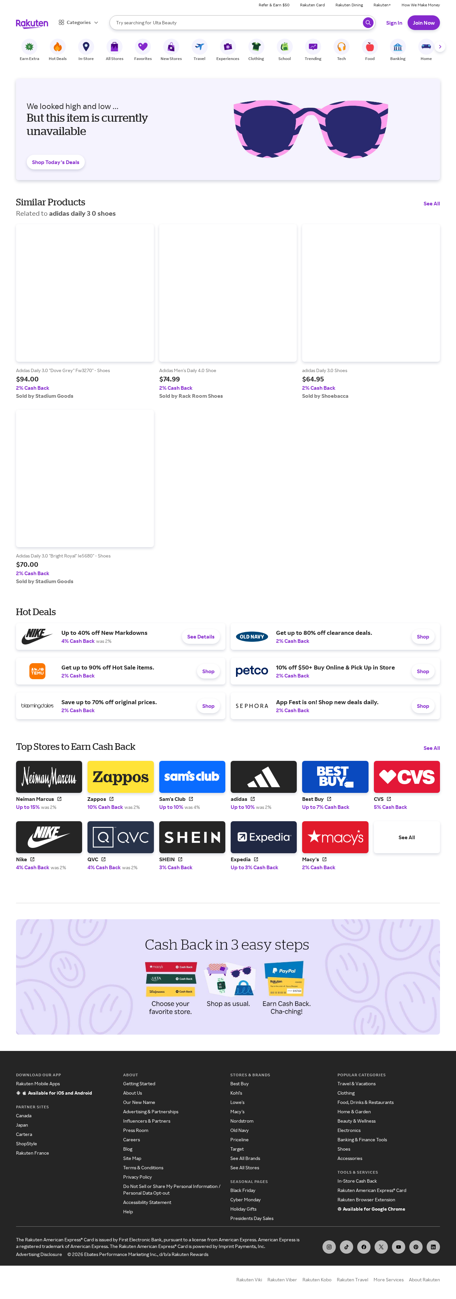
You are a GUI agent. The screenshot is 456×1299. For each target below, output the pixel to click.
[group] (85, 311)
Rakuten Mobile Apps (38, 1083)
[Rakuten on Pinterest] (416, 1247)
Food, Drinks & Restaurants (365, 1102)
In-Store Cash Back (357, 1181)
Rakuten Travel (352, 1279)
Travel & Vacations (356, 1083)
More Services (389, 1279)
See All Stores (244, 1167)
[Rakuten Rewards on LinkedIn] (433, 1247)
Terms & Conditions (143, 1167)
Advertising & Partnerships (150, 1111)
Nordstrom (241, 1121)
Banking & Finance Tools (362, 1139)
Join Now (424, 22)
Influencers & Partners (146, 1121)
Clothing (346, 1093)
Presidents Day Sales (251, 1218)
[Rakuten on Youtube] (398, 1247)
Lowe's (237, 1102)
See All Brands (245, 1158)
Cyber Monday (245, 1199)
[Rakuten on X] (381, 1247)
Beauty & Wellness (356, 1121)
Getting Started (139, 1083)
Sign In (394, 22)
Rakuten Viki (249, 1279)
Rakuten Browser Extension (366, 1199)
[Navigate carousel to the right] (440, 46)
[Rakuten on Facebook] (364, 1247)
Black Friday (242, 1190)
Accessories (349, 1158)
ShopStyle (26, 1143)
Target (237, 1149)
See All (432, 203)
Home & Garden (354, 1111)
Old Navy (239, 1130)
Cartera (24, 1134)
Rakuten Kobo (316, 1279)
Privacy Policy (137, 1177)
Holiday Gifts (243, 1209)
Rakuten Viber (282, 1279)
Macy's (237, 1111)
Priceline (239, 1139)
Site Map (132, 1158)
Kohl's (236, 1093)
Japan (22, 1125)
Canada (23, 1115)
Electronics (349, 1130)
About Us (132, 1093)
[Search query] (368, 22)
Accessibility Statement (147, 1202)
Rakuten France (32, 1153)
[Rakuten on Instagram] (329, 1247)
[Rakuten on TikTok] (346, 1247)
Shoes (343, 1149)
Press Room (135, 1130)
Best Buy (239, 1083)
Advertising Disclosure (39, 1254)
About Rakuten (424, 1279)
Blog (127, 1149)
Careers (131, 1139)
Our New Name (139, 1102)
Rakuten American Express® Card (371, 1190)
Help (128, 1211)
